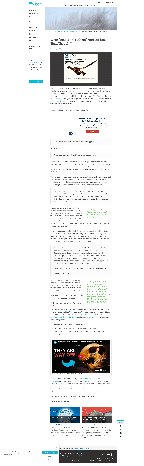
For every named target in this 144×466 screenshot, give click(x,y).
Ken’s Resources (33, 19)
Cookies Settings (50, 459)
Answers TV (92, 317)
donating (77, 448)
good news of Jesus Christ (75, 456)
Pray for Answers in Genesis (34, 22)
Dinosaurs (66, 31)
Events (76, 5)
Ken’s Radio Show (33, 13)
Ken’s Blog (31, 16)
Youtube (34, 37)
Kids (85, 5)
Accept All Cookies (50, 452)
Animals (60, 31)
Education (89, 5)
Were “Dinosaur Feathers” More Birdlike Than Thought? (94, 31)
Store (71, 5)
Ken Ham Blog (59, 49)
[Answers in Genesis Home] (35, 4)
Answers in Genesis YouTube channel (63, 317)
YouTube (88, 379)
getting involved (85, 448)
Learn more (105, 455)
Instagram (33, 40)
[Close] (56, 447)
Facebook (33, 30)
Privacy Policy (37, 62)
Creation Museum (86, 314)
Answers (66, 5)
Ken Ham (32, 10)
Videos (81, 5)
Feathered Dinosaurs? (75, 31)
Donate (95, 5)
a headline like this (58, 101)
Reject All (50, 456)
